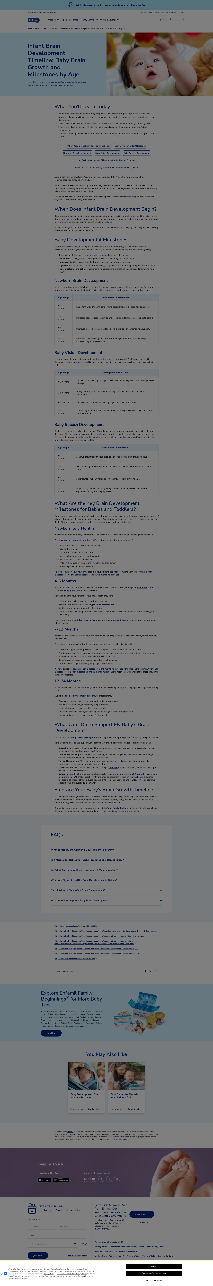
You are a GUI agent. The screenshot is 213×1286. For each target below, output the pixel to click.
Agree (153, 1266)
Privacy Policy (49, 1274)
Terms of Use (83, 1276)
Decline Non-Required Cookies (154, 1273)
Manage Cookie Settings (154, 1280)
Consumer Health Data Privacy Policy (72, 1274)
